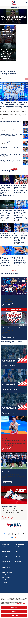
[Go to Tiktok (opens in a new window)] (16, 534)
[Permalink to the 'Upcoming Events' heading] (20, 273)
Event (9, 337)
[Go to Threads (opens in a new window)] (23, 534)
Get (8, 304)
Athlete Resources (9, 365)
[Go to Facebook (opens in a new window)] (4, 534)
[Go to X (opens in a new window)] (8, 534)
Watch (8, 482)
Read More (6, 448)
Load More (14, 168)
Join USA (6, 548)
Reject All (14, 611)
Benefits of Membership (7, 551)
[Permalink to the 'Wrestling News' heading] (17, 170)
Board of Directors (5, 569)
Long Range (6, 582)
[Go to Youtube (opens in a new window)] (19, 534)
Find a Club (4, 556)
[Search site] (26, 79)
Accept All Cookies (14, 615)
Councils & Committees (7, 572)
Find (5, 559)
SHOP (8, 517)
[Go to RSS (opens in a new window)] (16, 538)
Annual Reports (18, 561)
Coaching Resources (10, 389)
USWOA (9, 413)
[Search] (1, 2)
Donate (16, 559)
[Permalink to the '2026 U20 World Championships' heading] (17, 73)
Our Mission (17, 546)
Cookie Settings (14, 607)
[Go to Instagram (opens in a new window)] (12, 534)
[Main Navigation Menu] (26, 2)
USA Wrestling (7, 577)
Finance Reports (5, 579)
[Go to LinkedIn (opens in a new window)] (12, 538)
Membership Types (6, 553)
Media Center (18, 564)
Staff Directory (18, 548)
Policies (3, 584)
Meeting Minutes (5, 574)
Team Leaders (18, 556)
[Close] (26, 594)
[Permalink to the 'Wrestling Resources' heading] (23, 341)
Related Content (13, 7)
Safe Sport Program (6, 561)
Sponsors (17, 553)
